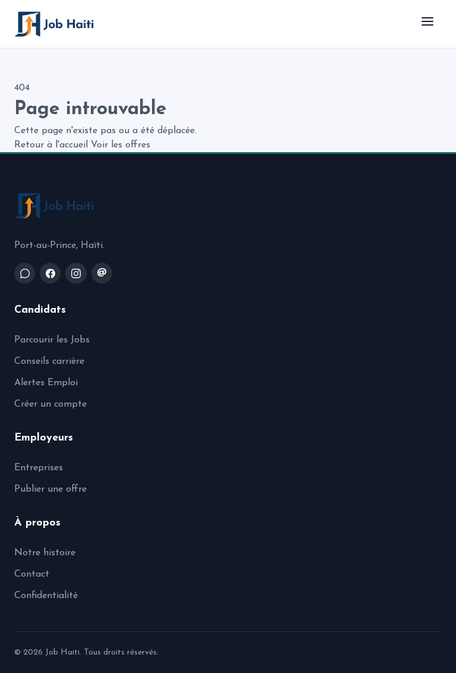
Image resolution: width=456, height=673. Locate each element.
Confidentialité (46, 595)
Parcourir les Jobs (52, 340)
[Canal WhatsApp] (24, 273)
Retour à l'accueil (51, 145)
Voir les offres (120, 145)
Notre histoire (44, 553)
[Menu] (427, 23)
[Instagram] (75, 273)
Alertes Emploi (46, 383)
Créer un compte (50, 404)
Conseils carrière (49, 361)
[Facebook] (50, 273)
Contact (31, 574)
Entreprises (38, 468)
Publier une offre (50, 489)
